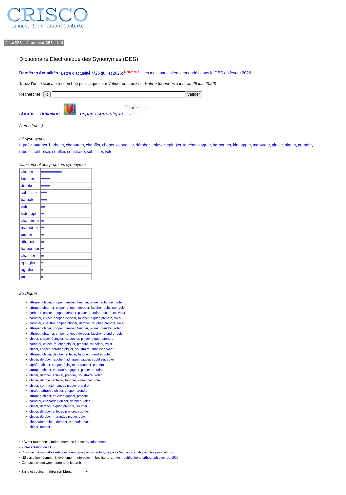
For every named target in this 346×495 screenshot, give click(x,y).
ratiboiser (42, 151)
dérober (142, 145)
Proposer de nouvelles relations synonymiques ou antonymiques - (70, 452)
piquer (290, 145)
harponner (222, 145)
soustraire (76, 151)
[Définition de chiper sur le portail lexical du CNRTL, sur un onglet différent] (70, 113)
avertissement (96, 442)
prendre (305, 145)
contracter (125, 145)
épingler (174, 145)
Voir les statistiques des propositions (146, 452)
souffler (58, 151)
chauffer (93, 145)
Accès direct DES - (40, 43)
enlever (158, 145)
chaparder (75, 145)
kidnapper (242, 145)
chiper (26, 113)
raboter (25, 151)
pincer (277, 145)
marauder (261, 145)
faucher (189, 145)
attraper (40, 145)
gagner (204, 145)
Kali (60, 43)
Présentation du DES (39, 447)
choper (108, 145)
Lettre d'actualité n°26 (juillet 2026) (100, 73)
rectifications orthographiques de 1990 (150, 457)
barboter (56, 145)
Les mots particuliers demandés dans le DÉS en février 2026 (196, 73)
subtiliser (95, 151)
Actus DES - (14, 43)
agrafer (25, 145)
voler (109, 151)
